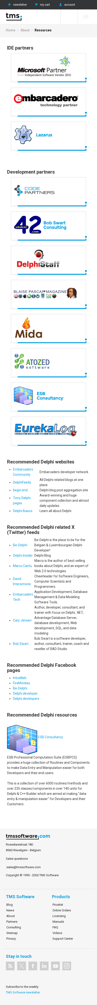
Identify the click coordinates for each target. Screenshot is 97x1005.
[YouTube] (55, 966)
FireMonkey (21, 683)
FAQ (55, 927)
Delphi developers (26, 699)
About (25, 30)
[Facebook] (32, 966)
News (10, 910)
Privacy (11, 938)
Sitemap (12, 933)
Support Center (63, 938)
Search (69, 16)
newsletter (20, 4)
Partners (11, 921)
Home (10, 30)
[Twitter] (21, 966)
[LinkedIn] (44, 966)
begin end (20, 490)
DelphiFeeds (22, 482)
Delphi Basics (22, 511)
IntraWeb (19, 678)
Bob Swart (20, 644)
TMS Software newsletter (23, 992)
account (69, 4)
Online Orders (62, 910)
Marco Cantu (22, 566)
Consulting (13, 927)
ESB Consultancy (50, 737)
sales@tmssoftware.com (23, 867)
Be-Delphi (20, 545)
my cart (45, 4)
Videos (57, 933)
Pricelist (58, 904)
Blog (9, 904)
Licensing (59, 916)
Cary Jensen (22, 620)
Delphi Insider (23, 555)
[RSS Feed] (10, 966)
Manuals (58, 921)
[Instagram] (66, 966)
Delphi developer (25, 693)
